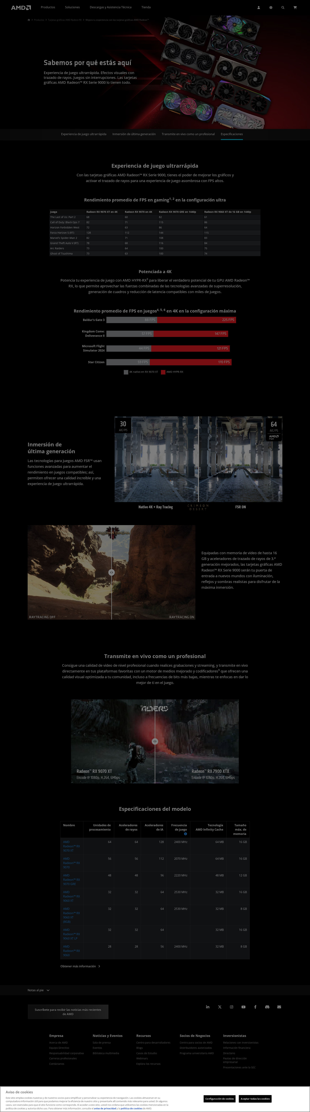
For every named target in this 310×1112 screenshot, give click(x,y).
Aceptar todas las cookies (255, 1098)
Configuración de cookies (219, 1098)
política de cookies (131, 1108)
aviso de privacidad (105, 1108)
